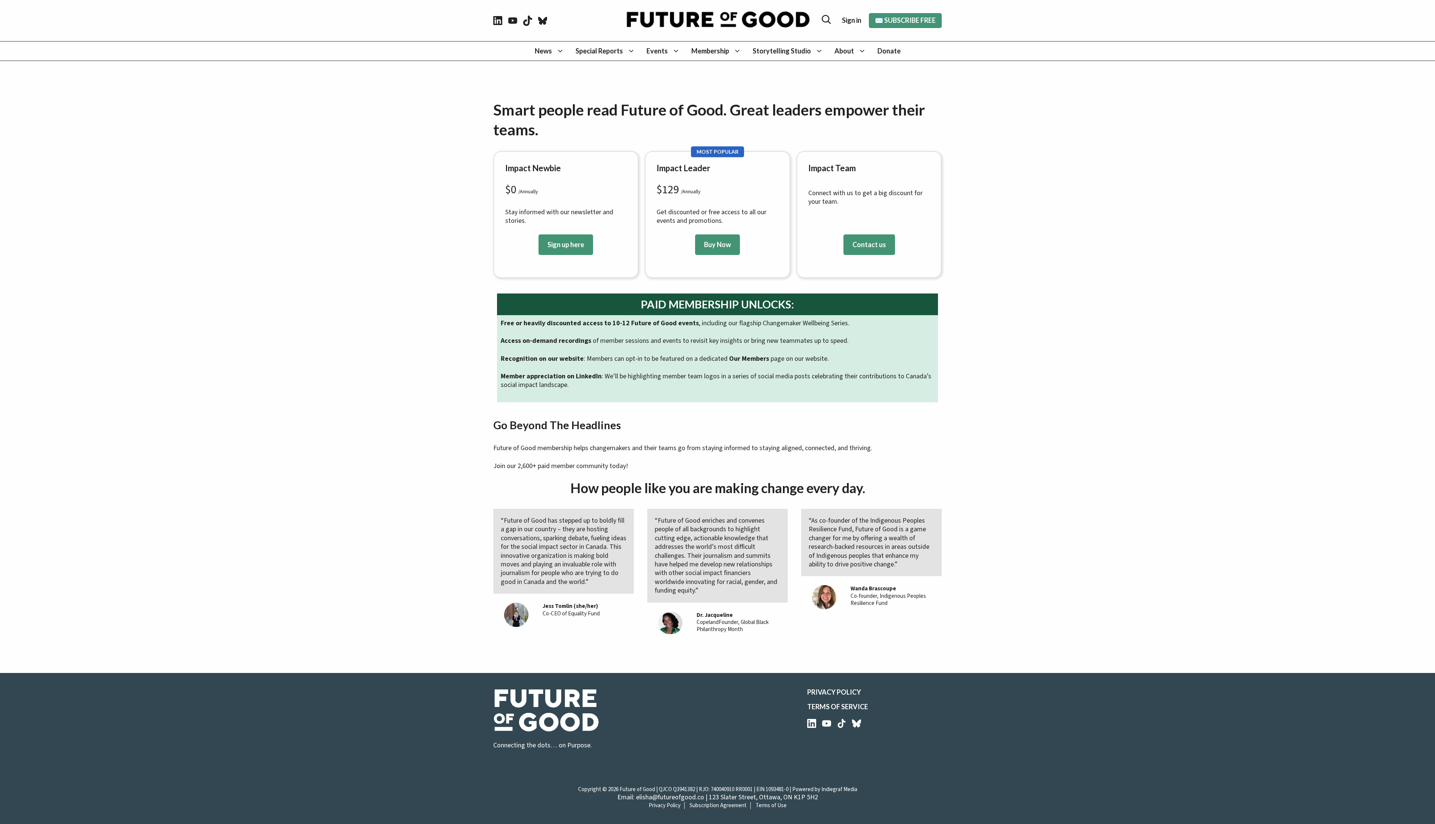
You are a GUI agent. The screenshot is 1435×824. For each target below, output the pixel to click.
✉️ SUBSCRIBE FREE (905, 20)
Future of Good (637, 789)
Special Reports (599, 51)
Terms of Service (837, 706)
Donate (889, 51)
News (543, 51)
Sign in (851, 20)
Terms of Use (771, 805)
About (844, 51)
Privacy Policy (834, 692)
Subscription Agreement (718, 805)
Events (657, 51)
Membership (710, 51)
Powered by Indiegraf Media (824, 789)
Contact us (869, 244)
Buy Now (717, 244)
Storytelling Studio (782, 51)
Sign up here (565, 244)
